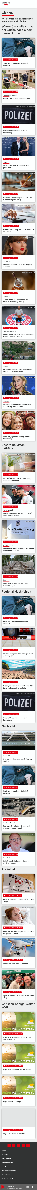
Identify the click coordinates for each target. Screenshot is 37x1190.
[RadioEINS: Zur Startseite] (16, 4)
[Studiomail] (23, 1145)
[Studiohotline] (28, 1145)
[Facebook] (13, 1145)
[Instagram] (18, 1145)
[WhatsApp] (9, 1145)
